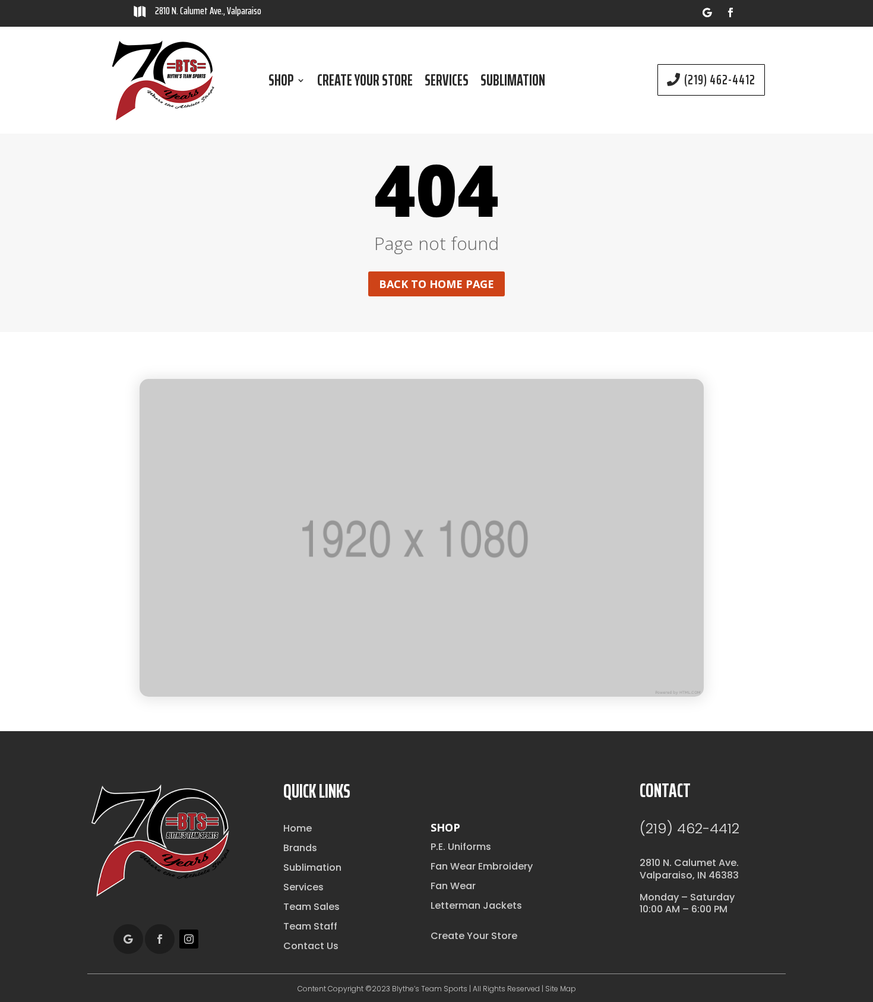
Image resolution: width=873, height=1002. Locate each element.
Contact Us (311, 946)
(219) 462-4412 (719, 79)
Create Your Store (365, 82)
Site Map (560, 989)
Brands (300, 848)
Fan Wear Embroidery (482, 866)
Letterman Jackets (476, 905)
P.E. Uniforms (461, 847)
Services (447, 82)
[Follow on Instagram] (188, 939)
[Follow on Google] (706, 12)
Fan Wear (453, 886)
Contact (665, 790)
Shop (280, 82)
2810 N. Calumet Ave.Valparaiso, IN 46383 (689, 869)
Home (297, 828)
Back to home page (436, 284)
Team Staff (310, 926)
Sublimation (512, 82)
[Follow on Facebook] (730, 12)
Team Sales (311, 907)
